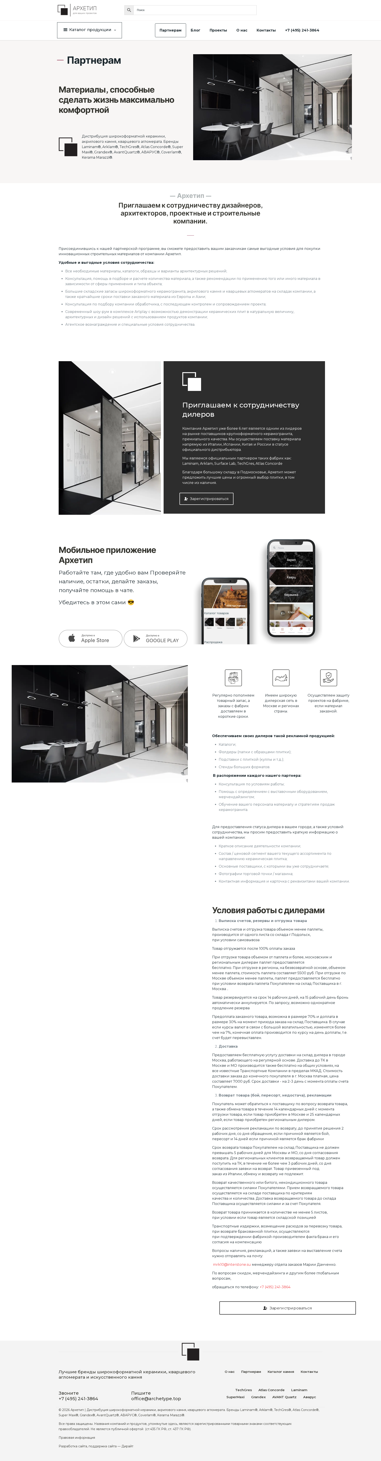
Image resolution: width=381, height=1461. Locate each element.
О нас (230, 1372)
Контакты (309, 1372)
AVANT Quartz (284, 1397)
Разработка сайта (73, 1446)
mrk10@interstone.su (232, 1264)
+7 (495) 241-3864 (275, 1287)
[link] (123, 638)
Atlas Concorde (271, 1390)
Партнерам (251, 1372)
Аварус (309, 1397)
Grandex (258, 1397)
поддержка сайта (103, 1446)
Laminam (299, 1390)
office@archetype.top (156, 1398)
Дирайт (127, 1446)
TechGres (243, 1390)
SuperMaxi (235, 1397)
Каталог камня (281, 1372)
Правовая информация (77, 1438)
